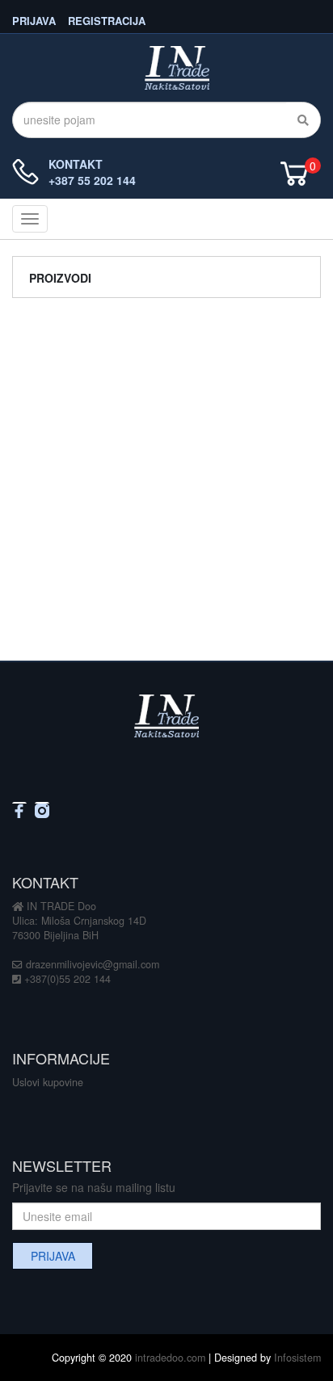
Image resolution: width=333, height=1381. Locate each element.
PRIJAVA (34, 20)
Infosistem (297, 1357)
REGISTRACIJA (106, 20)
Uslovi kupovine (47, 1082)
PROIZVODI (60, 278)
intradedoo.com (170, 1357)
